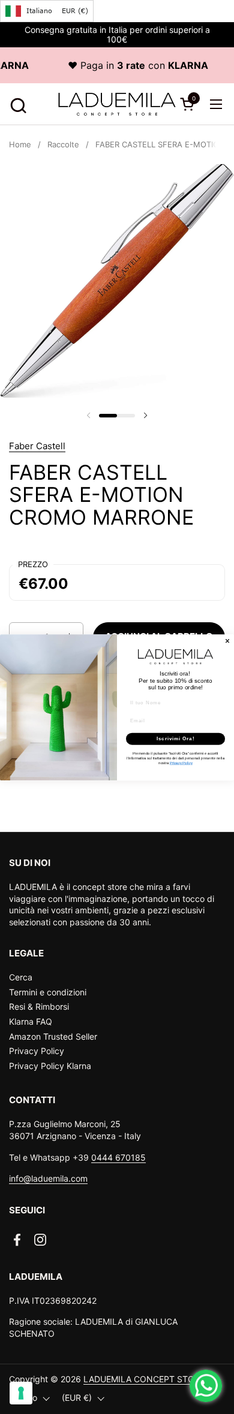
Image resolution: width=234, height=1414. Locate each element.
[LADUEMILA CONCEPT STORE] (117, 104)
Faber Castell (37, 446)
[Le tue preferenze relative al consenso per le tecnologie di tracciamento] (21, 1393)
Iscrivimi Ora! (176, 738)
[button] (16, 103)
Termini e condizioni (47, 992)
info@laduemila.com (48, 1178)
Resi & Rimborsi (39, 1006)
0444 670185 (118, 1157)
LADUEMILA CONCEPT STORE (144, 1379)
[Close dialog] (227, 640)
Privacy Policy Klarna (50, 1066)
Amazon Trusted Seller (53, 1036)
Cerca (20, 977)
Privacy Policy (36, 1051)
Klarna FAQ (30, 1021)
